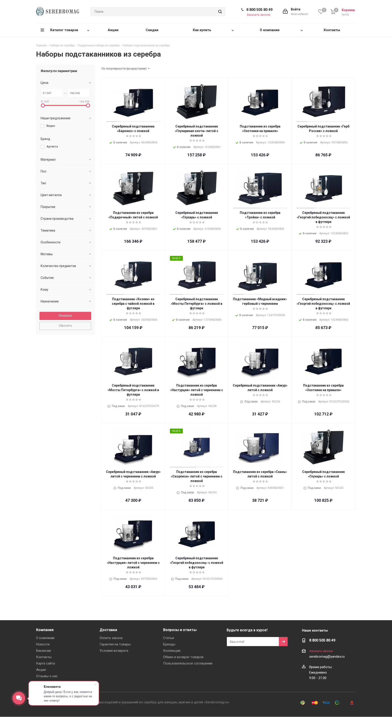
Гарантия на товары (115, 644)
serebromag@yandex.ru (327, 657)
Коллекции (171, 651)
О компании (45, 638)
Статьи (168, 638)
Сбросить (65, 325)
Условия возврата (114, 651)
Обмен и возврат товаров (183, 657)
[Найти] (220, 11)
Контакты (43, 657)
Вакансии (43, 651)
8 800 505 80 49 (259, 9)
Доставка (108, 630)
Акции (41, 670)
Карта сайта (45, 663)
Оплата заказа (111, 638)
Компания (45, 630)
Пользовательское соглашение (188, 663)
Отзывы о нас (47, 676)
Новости (42, 644)
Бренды (169, 644)
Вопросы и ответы (179, 630)
